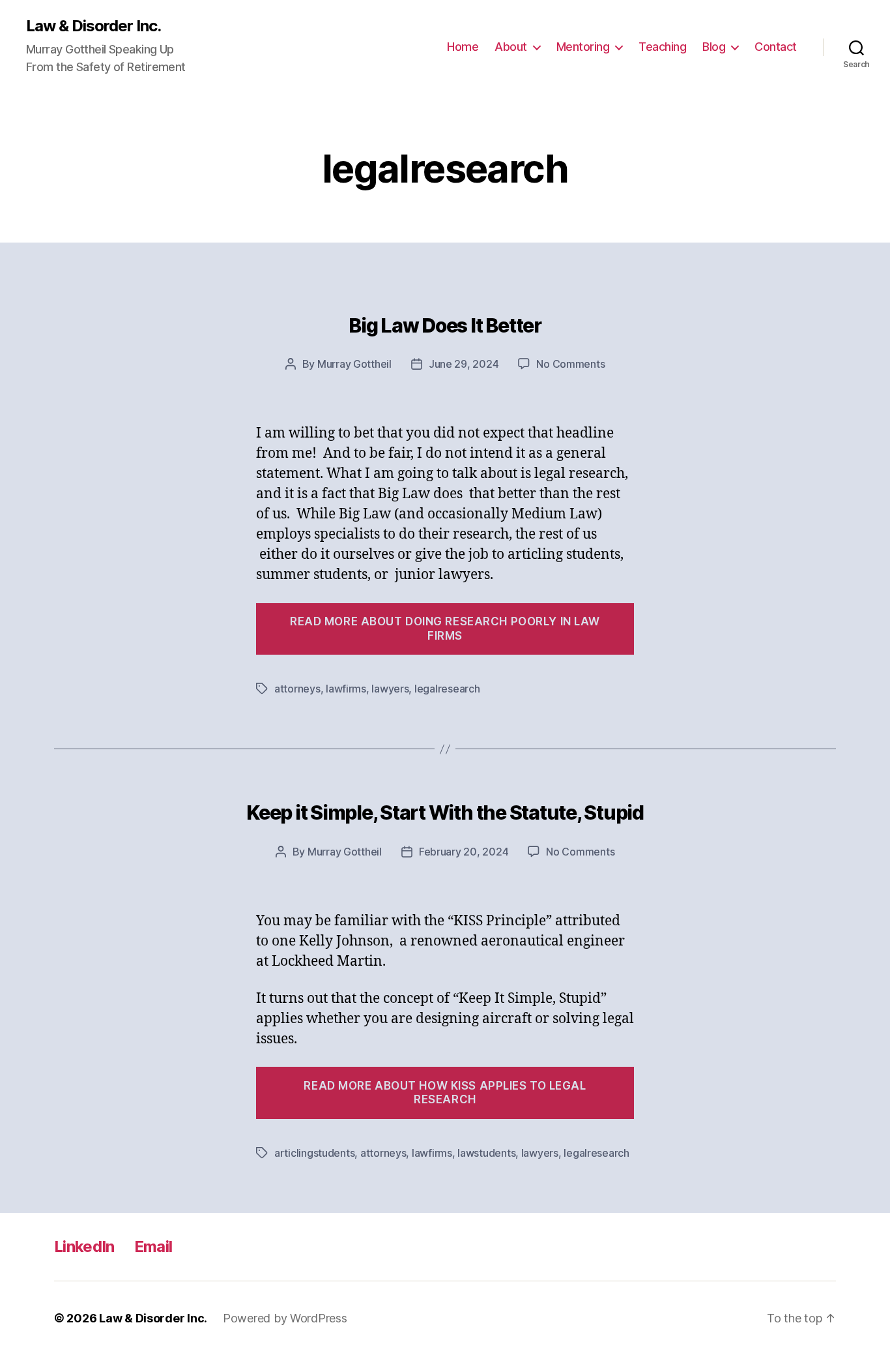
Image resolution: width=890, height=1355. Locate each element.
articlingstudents (314, 1152)
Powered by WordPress (285, 1318)
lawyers (390, 688)
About (511, 46)
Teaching (662, 46)
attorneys (297, 688)
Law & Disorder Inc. (93, 26)
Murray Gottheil (354, 363)
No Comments (570, 363)
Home (462, 46)
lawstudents (486, 1152)
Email (153, 1246)
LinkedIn (84, 1246)
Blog (713, 46)
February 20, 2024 (463, 851)
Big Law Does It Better (445, 325)
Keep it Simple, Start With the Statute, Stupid (445, 812)
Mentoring (583, 46)
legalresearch (447, 688)
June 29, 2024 (464, 363)
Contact (775, 46)
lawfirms (346, 688)
